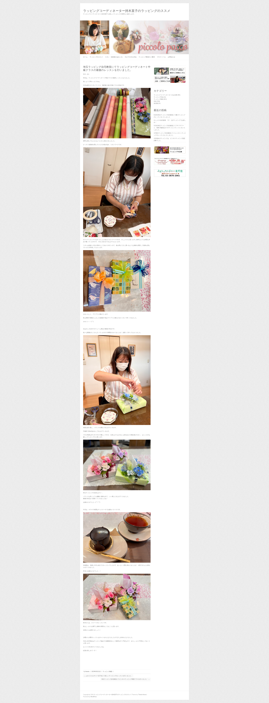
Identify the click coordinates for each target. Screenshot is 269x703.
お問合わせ (171, 57)
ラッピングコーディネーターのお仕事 (165, 95)
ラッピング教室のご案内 (147, 57)
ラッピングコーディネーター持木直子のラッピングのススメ (126, 11)
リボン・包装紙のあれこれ (114, 57)
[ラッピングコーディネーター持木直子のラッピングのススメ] (134, 21)
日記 (155, 101)
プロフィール (161, 57)
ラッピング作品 (158, 97)
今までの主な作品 (130, 57)
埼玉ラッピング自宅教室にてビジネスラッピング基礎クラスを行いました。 (126, 679)
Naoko (87, 671)
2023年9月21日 (96, 671)
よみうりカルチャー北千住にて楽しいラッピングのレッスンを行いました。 (108, 676)
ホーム (85, 57)
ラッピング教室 (107, 671)
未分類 (156, 103)
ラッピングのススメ (96, 57)
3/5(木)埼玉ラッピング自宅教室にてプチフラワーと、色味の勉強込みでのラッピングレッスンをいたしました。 (169, 128)
